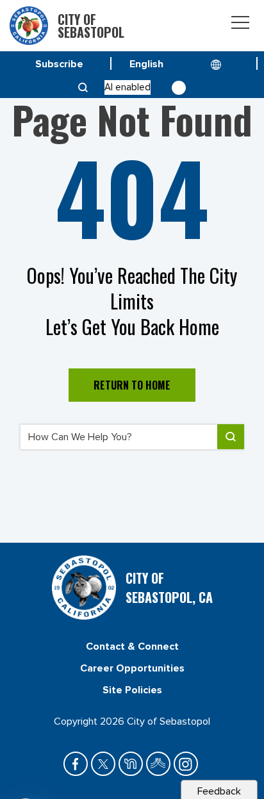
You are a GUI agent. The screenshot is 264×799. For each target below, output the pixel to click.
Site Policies (132, 690)
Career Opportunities (132, 668)
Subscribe (59, 64)
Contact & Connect (132, 646)
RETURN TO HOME (132, 385)
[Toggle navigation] (240, 25)
